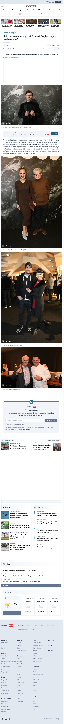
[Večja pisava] (58, 49)
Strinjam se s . (15, 424)
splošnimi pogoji (19, 424)
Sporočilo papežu (41, 528)
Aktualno (6, 564)
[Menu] (2, 6)
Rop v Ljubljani (40, 544)
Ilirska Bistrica (40, 511)
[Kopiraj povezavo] (13, 48)
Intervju (34, 442)
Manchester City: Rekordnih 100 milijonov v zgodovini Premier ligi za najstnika (20, 532)
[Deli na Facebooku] (10, 48)
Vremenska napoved (15, 443)
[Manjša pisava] (53, 49)
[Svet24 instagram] (9, 719)
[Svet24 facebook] (2, 719)
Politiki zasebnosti (26, 429)
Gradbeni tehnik (10, 573)
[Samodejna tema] (43, 2)
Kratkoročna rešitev (11, 568)
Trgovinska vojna (41, 536)
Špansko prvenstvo (41, 519)
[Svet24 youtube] (6, 719)
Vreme (6, 592)
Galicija (8, 579)
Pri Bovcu (12, 523)
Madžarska (12, 543)
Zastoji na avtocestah (15, 511)
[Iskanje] (60, 5)
